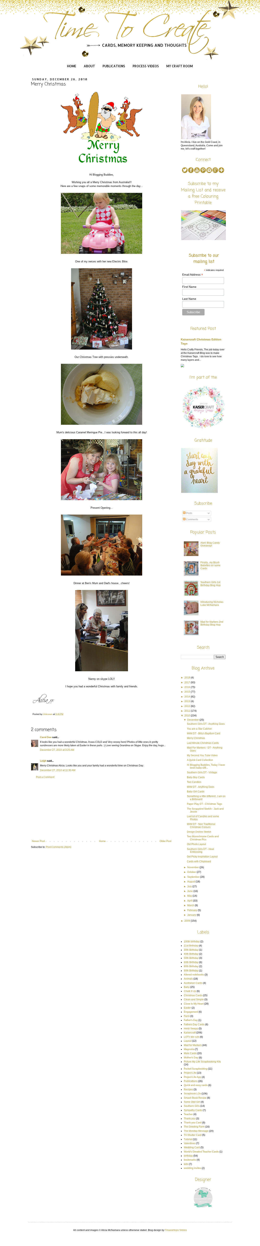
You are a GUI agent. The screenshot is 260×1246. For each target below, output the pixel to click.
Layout (187, 1041)
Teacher (188, 1114)
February (192, 910)
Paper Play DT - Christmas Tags (204, 804)
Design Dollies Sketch (199, 831)
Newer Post (38, 841)
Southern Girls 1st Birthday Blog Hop (210, 584)
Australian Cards (193, 983)
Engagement (191, 1011)
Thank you (189, 1118)
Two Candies (194, 782)
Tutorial (188, 1139)
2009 (187, 920)
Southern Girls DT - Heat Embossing (200, 850)
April (190, 900)
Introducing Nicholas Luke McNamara (211, 603)
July (189, 886)
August (191, 881)
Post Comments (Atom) (58, 847)
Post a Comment (45, 777)
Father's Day (191, 1020)
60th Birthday (191, 962)
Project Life (190, 1072)
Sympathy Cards (193, 1110)
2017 (187, 682)
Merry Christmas (196, 738)
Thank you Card (193, 1122)
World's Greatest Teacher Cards (201, 1151)
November (193, 867)
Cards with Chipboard (199, 861)
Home (71, 66)
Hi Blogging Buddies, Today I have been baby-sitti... (206, 766)
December (193, 719)
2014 (187, 696)
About (89, 66)
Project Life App (192, 1077)
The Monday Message (196, 1131)
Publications (114, 66)
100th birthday (192, 941)
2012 (187, 706)
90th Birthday (191, 970)
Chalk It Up (190, 991)
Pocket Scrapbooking (195, 1068)
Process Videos (146, 66)
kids (186, 1164)
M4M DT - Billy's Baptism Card (203, 733)
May (190, 895)
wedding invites (192, 1168)
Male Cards (190, 1053)
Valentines (189, 1143)
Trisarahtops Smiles (176, 1230)
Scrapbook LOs (192, 1093)
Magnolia (189, 1049)
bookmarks (190, 1159)
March (191, 905)
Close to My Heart (194, 1003)
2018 (187, 677)
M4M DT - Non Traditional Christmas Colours (201, 825)
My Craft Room (179, 66)
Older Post (165, 841)
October (192, 872)
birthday (188, 1155)
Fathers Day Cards (194, 1024)
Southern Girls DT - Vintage (202, 772)
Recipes (188, 1089)
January (192, 915)
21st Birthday (191, 945)
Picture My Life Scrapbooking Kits (202, 1061)
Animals (188, 978)
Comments (191, 519)
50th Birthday (191, 958)
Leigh (43, 760)
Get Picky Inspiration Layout (202, 856)
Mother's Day (191, 1057)
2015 (187, 691)
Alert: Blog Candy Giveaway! (210, 544)
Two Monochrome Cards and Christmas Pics (203, 838)
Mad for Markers (193, 1045)
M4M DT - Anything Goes (200, 786)
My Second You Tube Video (202, 755)
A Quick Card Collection (200, 760)
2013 (187, 701)
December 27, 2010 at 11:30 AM (57, 770)
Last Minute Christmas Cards (203, 743)
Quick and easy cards (196, 1085)
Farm (187, 1016)
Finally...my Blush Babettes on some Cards (210, 565)
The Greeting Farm (194, 1126)
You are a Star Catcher (199, 728)
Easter (187, 1007)
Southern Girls (192, 1106)
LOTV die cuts (191, 1036)
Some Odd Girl (192, 1101)
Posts (188, 513)
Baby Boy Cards (196, 777)
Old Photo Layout (196, 844)
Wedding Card (192, 1147)
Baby (187, 987)
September (193, 877)
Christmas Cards (193, 995)
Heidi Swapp (191, 1028)
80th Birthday (191, 966)
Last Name (189, 298)
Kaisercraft (190, 1032)
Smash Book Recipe (195, 1097)
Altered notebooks (194, 974)
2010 (187, 715)
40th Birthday (191, 954)
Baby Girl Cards (195, 791)
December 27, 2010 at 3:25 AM (57, 749)
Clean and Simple (194, 999)
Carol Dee (46, 737)
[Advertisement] (101, 809)
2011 (187, 710)
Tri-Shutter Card (193, 1135)
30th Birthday (191, 949)
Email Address (192, 275)
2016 (187, 687)
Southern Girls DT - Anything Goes (206, 723)
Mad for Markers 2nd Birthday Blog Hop (211, 623)
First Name (189, 286)
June (190, 891)
